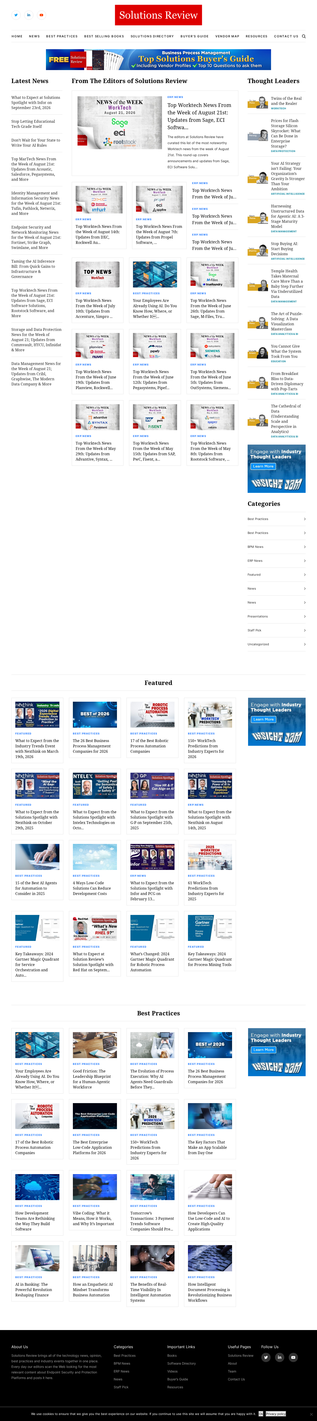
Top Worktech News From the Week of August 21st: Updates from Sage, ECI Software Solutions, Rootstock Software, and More (34, 303)
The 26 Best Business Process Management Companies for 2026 (92, 746)
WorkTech (278, 108)
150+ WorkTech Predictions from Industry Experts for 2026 (206, 748)
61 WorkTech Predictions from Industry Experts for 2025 (206, 890)
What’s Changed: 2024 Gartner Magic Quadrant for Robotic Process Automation (152, 961)
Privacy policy (276, 1414)
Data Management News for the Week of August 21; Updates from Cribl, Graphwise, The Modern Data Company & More (36, 373)
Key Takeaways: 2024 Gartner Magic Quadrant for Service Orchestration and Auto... (37, 964)
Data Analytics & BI (284, 334)
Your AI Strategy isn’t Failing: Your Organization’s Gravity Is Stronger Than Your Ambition (288, 176)
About (232, 1363)
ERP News (175, 97)
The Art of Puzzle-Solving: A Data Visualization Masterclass (287, 321)
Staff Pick (254, 630)
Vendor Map (227, 36)
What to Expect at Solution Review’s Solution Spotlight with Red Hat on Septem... (93, 961)
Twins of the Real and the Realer (286, 101)
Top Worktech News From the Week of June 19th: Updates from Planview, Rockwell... (96, 379)
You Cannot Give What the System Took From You (286, 351)
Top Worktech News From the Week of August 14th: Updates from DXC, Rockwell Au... (99, 234)
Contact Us (286, 36)
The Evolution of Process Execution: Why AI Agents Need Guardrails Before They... (152, 1079)
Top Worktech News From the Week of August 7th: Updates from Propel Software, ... (159, 234)
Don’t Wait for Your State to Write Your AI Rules (35, 143)
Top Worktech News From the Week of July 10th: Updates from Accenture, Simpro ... (95, 308)
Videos (172, 1371)
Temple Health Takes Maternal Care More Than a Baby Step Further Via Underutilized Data (287, 283)
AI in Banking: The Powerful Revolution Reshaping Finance (33, 1289)
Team (232, 1371)
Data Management (284, 231)
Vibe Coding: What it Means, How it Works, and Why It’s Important (93, 1218)
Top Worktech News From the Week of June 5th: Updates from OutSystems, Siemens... (211, 379)
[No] (311, 1414)
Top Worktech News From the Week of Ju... (214, 193)
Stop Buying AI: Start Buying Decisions (284, 248)
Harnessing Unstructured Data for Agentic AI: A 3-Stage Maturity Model (287, 216)
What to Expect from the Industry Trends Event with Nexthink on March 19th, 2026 (37, 748)
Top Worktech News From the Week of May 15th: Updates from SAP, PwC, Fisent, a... (154, 451)
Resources (257, 36)
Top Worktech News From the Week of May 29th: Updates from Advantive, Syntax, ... (96, 451)
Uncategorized (258, 644)
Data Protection (283, 151)
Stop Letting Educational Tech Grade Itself (33, 124)
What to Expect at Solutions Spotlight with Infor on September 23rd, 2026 (35, 102)
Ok (261, 1414)
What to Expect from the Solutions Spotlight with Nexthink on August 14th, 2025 (210, 819)
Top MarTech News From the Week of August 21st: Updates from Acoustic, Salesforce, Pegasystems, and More (33, 169)
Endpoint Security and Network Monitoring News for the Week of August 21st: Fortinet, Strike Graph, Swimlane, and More (36, 237)
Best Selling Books (104, 36)
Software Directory (181, 1363)
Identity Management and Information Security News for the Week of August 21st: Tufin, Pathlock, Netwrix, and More (36, 203)
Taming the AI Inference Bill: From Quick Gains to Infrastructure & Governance (33, 269)
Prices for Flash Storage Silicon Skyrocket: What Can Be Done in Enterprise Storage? (286, 133)
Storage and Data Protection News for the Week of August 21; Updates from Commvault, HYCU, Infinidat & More (36, 339)
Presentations (258, 616)
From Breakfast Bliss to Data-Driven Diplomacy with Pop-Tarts (287, 381)
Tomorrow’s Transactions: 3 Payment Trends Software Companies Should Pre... (152, 1221)
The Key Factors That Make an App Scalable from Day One (207, 1147)
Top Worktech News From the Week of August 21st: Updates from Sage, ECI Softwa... (199, 116)
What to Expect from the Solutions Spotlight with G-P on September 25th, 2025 (152, 819)
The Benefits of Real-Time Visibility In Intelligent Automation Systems (150, 1292)
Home (17, 36)
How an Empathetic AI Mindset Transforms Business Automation (93, 1289)
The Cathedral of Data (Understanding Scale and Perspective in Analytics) (286, 419)
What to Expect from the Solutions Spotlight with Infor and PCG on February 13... (152, 890)
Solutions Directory (152, 36)
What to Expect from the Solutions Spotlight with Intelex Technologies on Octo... (94, 819)
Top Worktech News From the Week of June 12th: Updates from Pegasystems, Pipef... (153, 379)
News (34, 36)
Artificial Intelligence (288, 194)
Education (278, 361)
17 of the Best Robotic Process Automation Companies (149, 746)
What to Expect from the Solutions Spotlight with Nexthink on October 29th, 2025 (37, 819)
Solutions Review (240, 1355)
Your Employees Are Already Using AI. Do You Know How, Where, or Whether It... (155, 308)
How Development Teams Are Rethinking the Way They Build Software (35, 1221)
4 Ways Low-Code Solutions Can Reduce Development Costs (92, 888)
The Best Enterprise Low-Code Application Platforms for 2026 (92, 1147)
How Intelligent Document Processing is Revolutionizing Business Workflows (210, 1292)
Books (172, 1355)
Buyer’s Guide (195, 36)
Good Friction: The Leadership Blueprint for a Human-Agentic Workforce (92, 1079)
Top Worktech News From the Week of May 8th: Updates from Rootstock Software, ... (211, 451)
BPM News (255, 547)
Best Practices (62, 36)
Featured (254, 574)
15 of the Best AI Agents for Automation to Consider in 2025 (36, 888)
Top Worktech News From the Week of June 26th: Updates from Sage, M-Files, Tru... (211, 308)
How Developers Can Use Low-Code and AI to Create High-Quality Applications (209, 1221)
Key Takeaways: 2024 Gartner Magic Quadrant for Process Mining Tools (210, 959)
